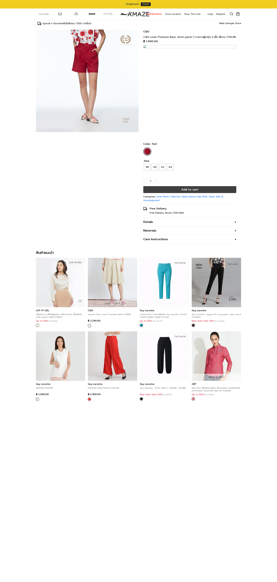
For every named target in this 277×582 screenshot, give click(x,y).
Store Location (173, 14)
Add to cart (189, 189)
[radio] (147, 167)
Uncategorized (151, 200)
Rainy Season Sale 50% (194, 196)
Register (220, 14)
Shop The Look (192, 14)
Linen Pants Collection (169, 196)
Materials (149, 230)
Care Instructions (155, 239)
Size (146, 161)
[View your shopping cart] (238, 14)
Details (148, 222)
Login (210, 14)
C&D (146, 32)
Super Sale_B (216, 196)
